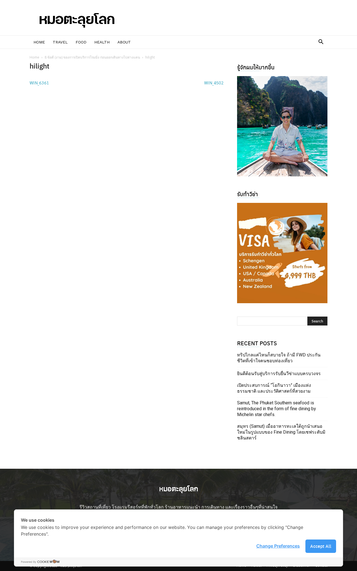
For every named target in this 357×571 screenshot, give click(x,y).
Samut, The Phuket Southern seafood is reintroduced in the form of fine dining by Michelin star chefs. (276, 408)
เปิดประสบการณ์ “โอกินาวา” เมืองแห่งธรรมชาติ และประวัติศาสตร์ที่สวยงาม (274, 388)
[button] (320, 42)
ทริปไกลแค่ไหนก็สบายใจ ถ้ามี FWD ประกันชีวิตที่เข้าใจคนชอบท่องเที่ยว (278, 357)
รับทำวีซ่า (247, 194)
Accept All (320, 546)
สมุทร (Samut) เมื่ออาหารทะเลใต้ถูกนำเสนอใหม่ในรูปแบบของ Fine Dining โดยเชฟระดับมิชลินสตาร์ (281, 432)
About (124, 42)
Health (102, 42)
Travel (60, 42)
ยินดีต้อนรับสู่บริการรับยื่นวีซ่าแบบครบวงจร (279, 373)
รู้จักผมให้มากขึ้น (255, 67)
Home (39, 42)
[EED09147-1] (282, 126)
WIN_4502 (214, 83)
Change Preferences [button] (278, 546)
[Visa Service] (282, 253)
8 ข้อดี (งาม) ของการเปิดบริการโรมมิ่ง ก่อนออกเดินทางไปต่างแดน (92, 57)
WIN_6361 (39, 83)
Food (81, 42)
